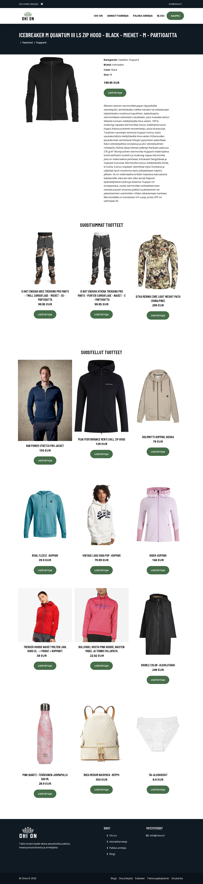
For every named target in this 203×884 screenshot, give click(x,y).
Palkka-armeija (143, 15)
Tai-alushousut (158, 775)
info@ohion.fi (175, 4)
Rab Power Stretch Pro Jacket (45, 446)
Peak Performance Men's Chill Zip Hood (101, 439)
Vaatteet (27, 42)
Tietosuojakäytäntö (158, 878)
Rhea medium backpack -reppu (101, 775)
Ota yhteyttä (126, 878)
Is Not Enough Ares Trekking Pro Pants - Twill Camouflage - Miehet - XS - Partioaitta (45, 295)
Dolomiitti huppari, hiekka (158, 437)
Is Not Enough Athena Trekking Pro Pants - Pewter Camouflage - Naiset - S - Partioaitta (101, 295)
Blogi (160, 15)
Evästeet (140, 878)
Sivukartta (177, 878)
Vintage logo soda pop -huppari (101, 555)
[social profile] (42, 4)
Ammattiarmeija (118, 15)
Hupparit (41, 42)
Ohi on (98, 15)
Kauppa (175, 15)
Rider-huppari (158, 555)
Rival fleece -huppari (45, 555)
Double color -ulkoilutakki (158, 665)
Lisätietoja (115, 92)
